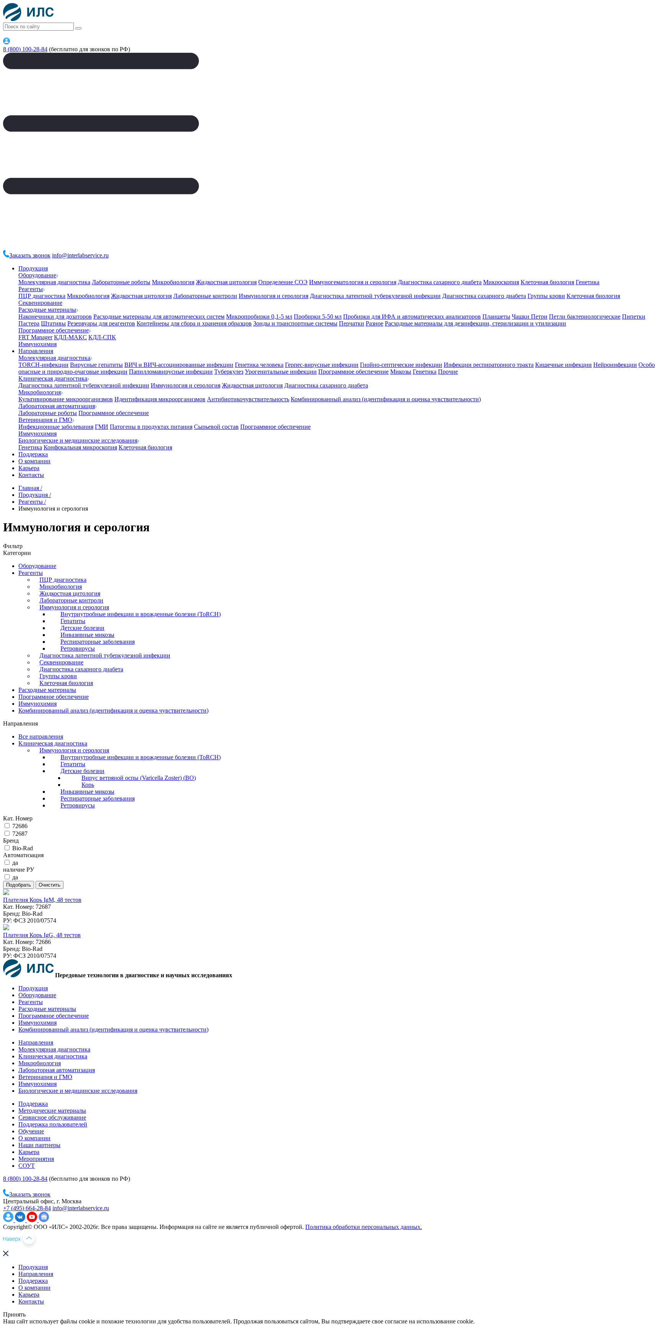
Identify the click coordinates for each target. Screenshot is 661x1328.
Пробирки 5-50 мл (318, 316)
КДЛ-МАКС (70, 337)
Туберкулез (228, 371)
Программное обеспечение (53, 330)
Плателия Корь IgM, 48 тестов (42, 900)
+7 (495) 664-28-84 (27, 1208)
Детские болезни (82, 628)
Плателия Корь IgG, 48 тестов (42, 935)
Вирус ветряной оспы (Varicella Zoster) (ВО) (138, 778)
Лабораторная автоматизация (56, 406)
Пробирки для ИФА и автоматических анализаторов (412, 316)
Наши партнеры (39, 1145)
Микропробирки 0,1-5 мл (259, 316)
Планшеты (496, 316)
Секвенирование (40, 302)
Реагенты (30, 289)
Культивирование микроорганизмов (65, 399)
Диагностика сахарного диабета (440, 282)
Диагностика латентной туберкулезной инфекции (375, 296)
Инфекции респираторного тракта (489, 364)
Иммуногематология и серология (352, 282)
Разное (374, 323)
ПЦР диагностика (41, 296)
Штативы (53, 323)
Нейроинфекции (615, 364)
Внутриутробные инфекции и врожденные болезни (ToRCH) (140, 614)
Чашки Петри (529, 316)
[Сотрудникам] (6, 42)
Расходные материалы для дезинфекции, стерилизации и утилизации (475, 323)
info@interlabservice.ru (80, 255)
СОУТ (26, 1165)
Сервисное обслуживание (52, 1117)
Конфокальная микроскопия (80, 447)
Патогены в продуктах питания (151, 426)
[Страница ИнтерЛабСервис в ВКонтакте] (21, 1220)
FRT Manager (35, 337)
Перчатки (351, 323)
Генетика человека (259, 364)
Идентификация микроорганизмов (159, 399)
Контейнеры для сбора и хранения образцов (194, 323)
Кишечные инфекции (563, 364)
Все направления (40, 736)
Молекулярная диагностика (54, 282)
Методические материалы (52, 1110)
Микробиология (173, 282)
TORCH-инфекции (43, 364)
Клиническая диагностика (52, 378)
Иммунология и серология (273, 296)
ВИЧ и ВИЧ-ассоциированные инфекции (178, 364)
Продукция (33, 268)
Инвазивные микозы (87, 634)
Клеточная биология (547, 282)
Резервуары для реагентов (101, 323)
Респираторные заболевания (97, 641)
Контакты (31, 475)
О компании (34, 461)
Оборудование (37, 275)
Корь (87, 784)
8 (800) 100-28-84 (25, 49)
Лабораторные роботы (121, 282)
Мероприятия (36, 1158)
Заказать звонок (29, 255)
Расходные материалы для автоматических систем (159, 316)
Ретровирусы (77, 648)
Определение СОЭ (283, 282)
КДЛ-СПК (102, 337)
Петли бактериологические (584, 316)
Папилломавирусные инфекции (171, 371)
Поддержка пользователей (52, 1124)
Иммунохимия (37, 344)
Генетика (587, 282)
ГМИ (101, 426)
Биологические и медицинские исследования (77, 440)
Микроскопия (501, 282)
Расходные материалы (47, 309)
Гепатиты (72, 621)
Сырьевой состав (216, 426)
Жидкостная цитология (226, 282)
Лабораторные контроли (205, 296)
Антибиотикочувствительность (248, 399)
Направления (35, 351)
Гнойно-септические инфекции (401, 364)
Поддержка (33, 454)
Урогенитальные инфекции (281, 371)
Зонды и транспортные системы (295, 323)
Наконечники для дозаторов (55, 316)
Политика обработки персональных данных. (363, 1227)
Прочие (448, 371)
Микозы (400, 371)
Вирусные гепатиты (96, 364)
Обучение (31, 1131)
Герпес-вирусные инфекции (321, 364)
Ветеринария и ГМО (45, 420)
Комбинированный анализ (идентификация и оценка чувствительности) (386, 399)
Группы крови (546, 296)
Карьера (28, 468)
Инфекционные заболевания (55, 426)
